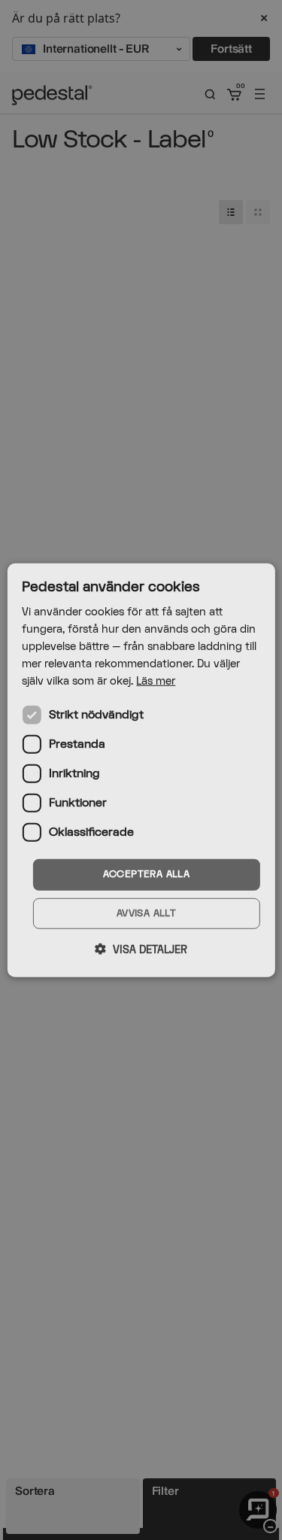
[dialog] (140, 770)
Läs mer (155, 681)
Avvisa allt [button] (146, 913)
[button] (141, 949)
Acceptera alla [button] (146, 874)
